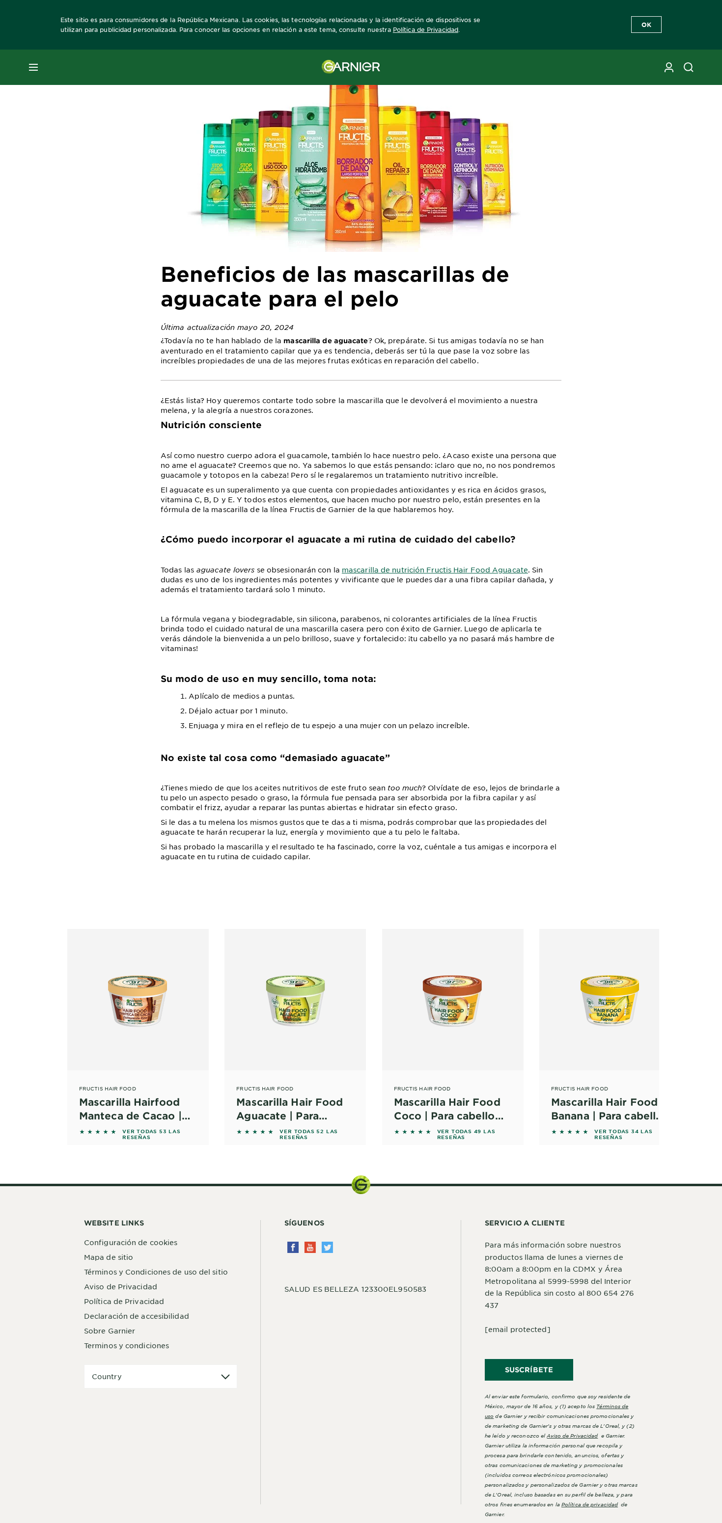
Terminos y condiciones (126, 1345)
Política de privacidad (589, 1504)
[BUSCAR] (688, 67)
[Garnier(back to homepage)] (351, 67)
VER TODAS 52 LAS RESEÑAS (308, 1134)
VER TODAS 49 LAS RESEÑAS (466, 1134)
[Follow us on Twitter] (327, 1247)
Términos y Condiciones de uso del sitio (156, 1271)
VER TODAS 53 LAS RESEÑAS (151, 1134)
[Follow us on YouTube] (310, 1247)
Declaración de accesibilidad (136, 1315)
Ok (646, 24)
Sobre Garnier (109, 1330)
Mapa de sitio (108, 1256)
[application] (160, 1376)
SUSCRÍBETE (529, 1369)
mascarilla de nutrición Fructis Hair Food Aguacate (435, 569)
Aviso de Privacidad (120, 1286)
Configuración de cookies (130, 1242)
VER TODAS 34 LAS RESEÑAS (623, 1134)
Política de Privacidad (425, 29)
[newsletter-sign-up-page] (669, 67)
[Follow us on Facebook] (293, 1247)
